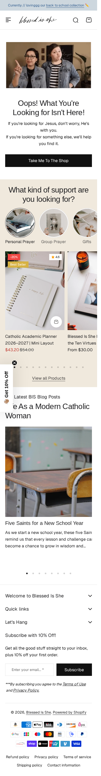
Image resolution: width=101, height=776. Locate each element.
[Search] (75, 20)
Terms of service (77, 757)
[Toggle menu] (8, 20)
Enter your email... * (28, 669)
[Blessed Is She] (37, 20)
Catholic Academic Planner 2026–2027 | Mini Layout (31, 336)
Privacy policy (46, 757)
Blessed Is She (38, 712)
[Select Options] (53, 318)
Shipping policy (29, 765)
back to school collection (65, 5)
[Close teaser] (14, 362)
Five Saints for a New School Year (44, 515)
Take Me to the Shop (48, 160)
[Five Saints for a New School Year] (48, 466)
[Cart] (89, 20)
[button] (21, 364)
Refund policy (17, 757)
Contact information (63, 765)
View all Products (48, 374)
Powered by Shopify (69, 712)
